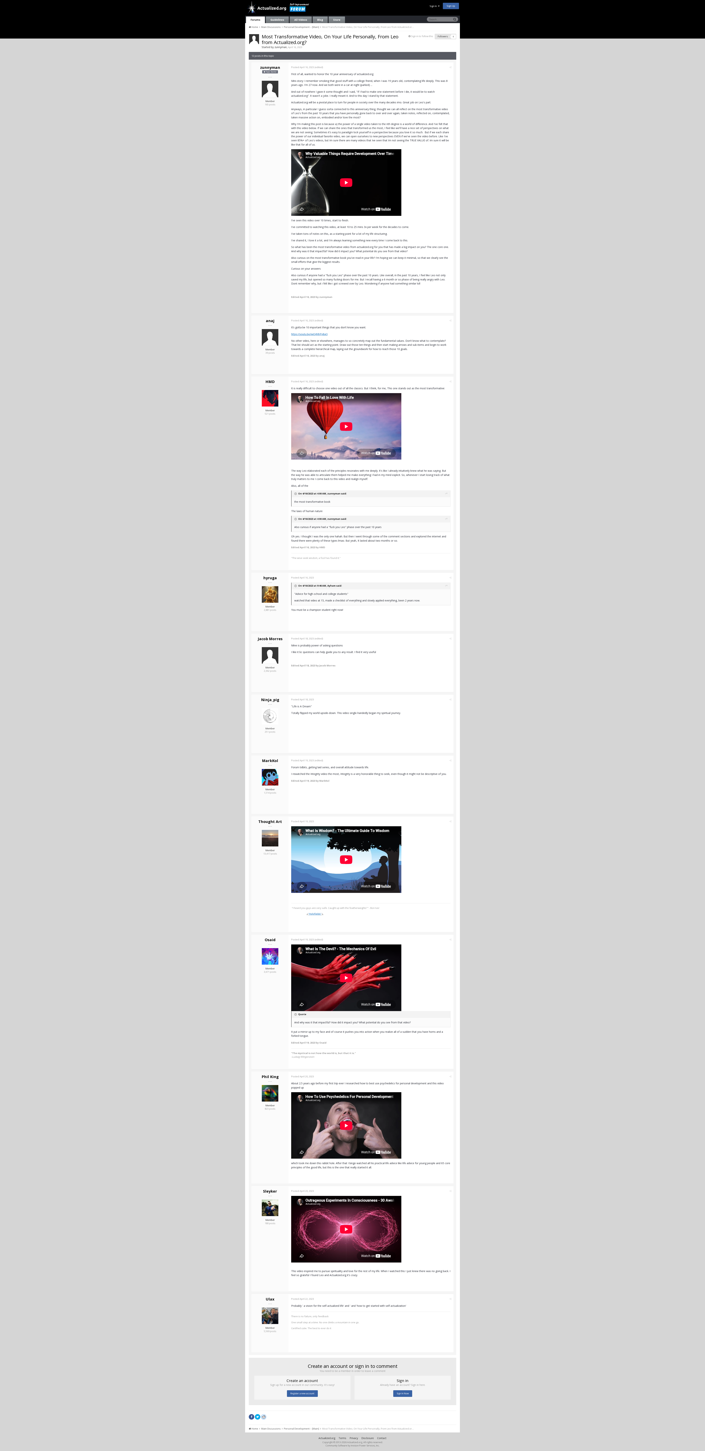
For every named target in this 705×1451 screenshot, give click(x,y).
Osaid (270, 939)
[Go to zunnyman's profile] (254, 39)
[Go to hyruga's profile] (270, 594)
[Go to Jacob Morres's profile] (270, 655)
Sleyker (270, 1191)
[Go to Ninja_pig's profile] (270, 716)
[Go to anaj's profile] (270, 337)
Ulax (270, 1299)
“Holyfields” (314, 913)
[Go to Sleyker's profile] (270, 1208)
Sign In (434, 6)
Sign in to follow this (422, 36)
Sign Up (451, 6)
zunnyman (280, 47)
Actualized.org (327, 1438)
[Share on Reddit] (263, 1416)
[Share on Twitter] (257, 1417)
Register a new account (302, 1393)
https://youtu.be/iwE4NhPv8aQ (309, 334)
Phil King (270, 1076)
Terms (342, 1438)
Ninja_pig (270, 699)
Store (336, 19)
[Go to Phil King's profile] (270, 1093)
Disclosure (367, 1438)
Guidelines (277, 19)
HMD (270, 381)
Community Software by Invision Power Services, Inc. (352, 1445)
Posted (302, 67)
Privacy (354, 1438)
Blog (320, 19)
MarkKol (270, 760)
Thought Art (270, 821)
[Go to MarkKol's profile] (270, 777)
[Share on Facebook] (251, 1417)
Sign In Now (403, 1393)
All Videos (300, 19)
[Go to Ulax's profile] (270, 1315)
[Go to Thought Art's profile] (270, 838)
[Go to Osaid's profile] (270, 956)
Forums (255, 19)
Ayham (331, 585)
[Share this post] (450, 67)
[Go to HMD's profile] (270, 398)
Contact (381, 1438)
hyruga (270, 577)
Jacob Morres (270, 638)
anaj (270, 320)
